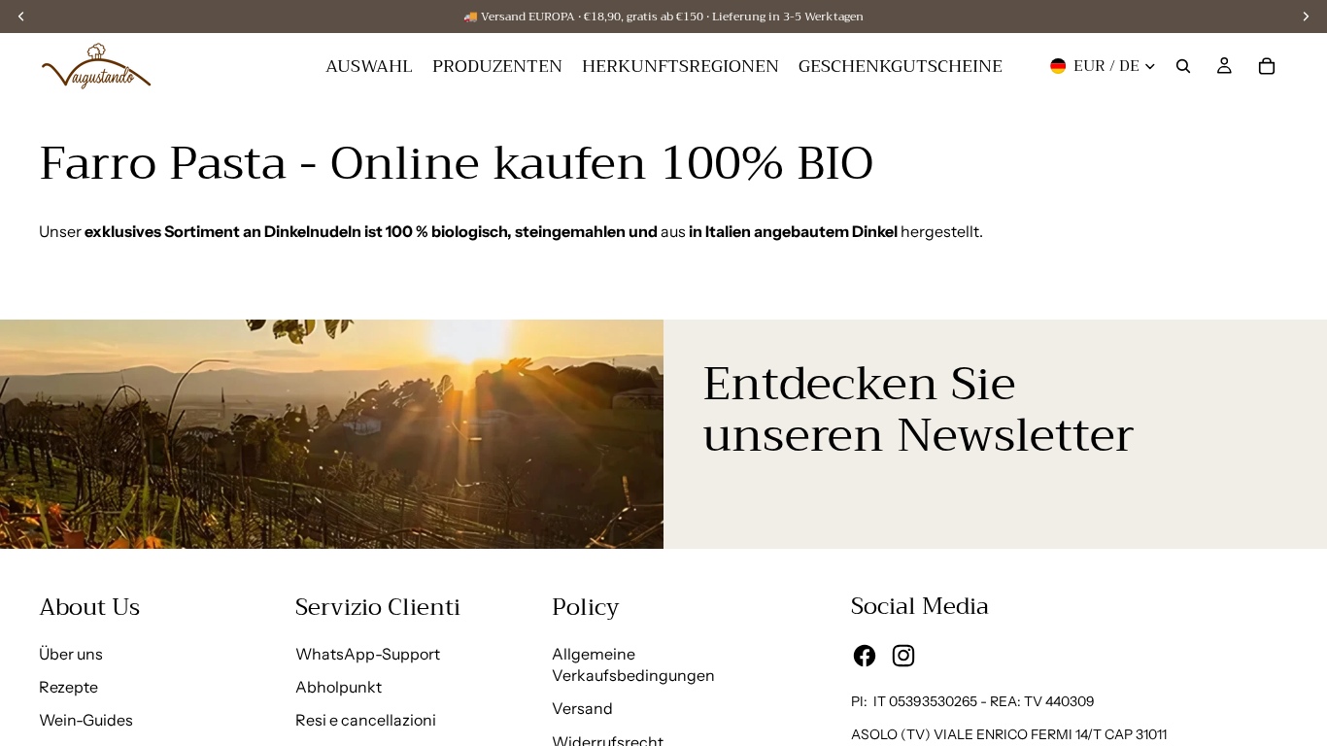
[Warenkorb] (1266, 66)
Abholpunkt (338, 686)
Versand (582, 708)
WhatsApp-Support (367, 653)
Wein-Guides (86, 719)
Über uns (71, 653)
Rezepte (68, 686)
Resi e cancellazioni (365, 719)
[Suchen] (1183, 66)
